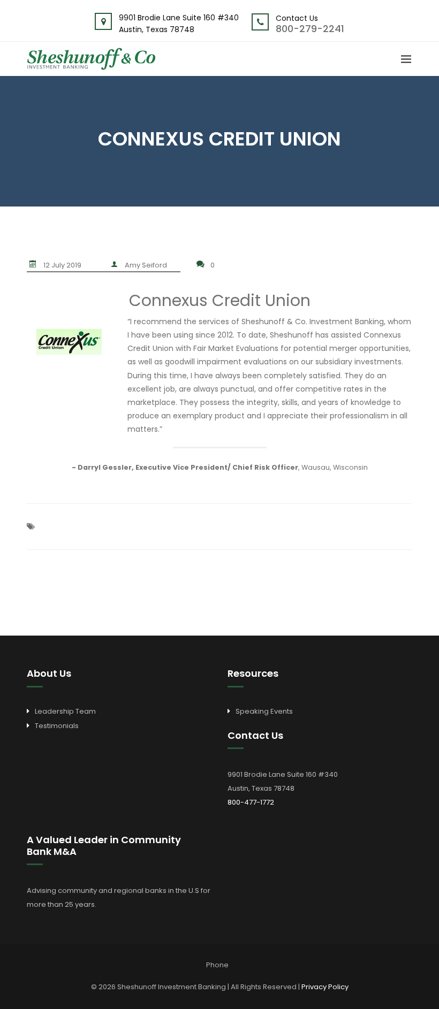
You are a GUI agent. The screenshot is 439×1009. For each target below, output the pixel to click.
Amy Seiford (146, 265)
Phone (217, 965)
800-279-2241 (310, 28)
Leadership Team (65, 711)
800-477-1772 (251, 802)
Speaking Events (264, 711)
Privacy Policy (325, 987)
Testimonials (57, 726)
